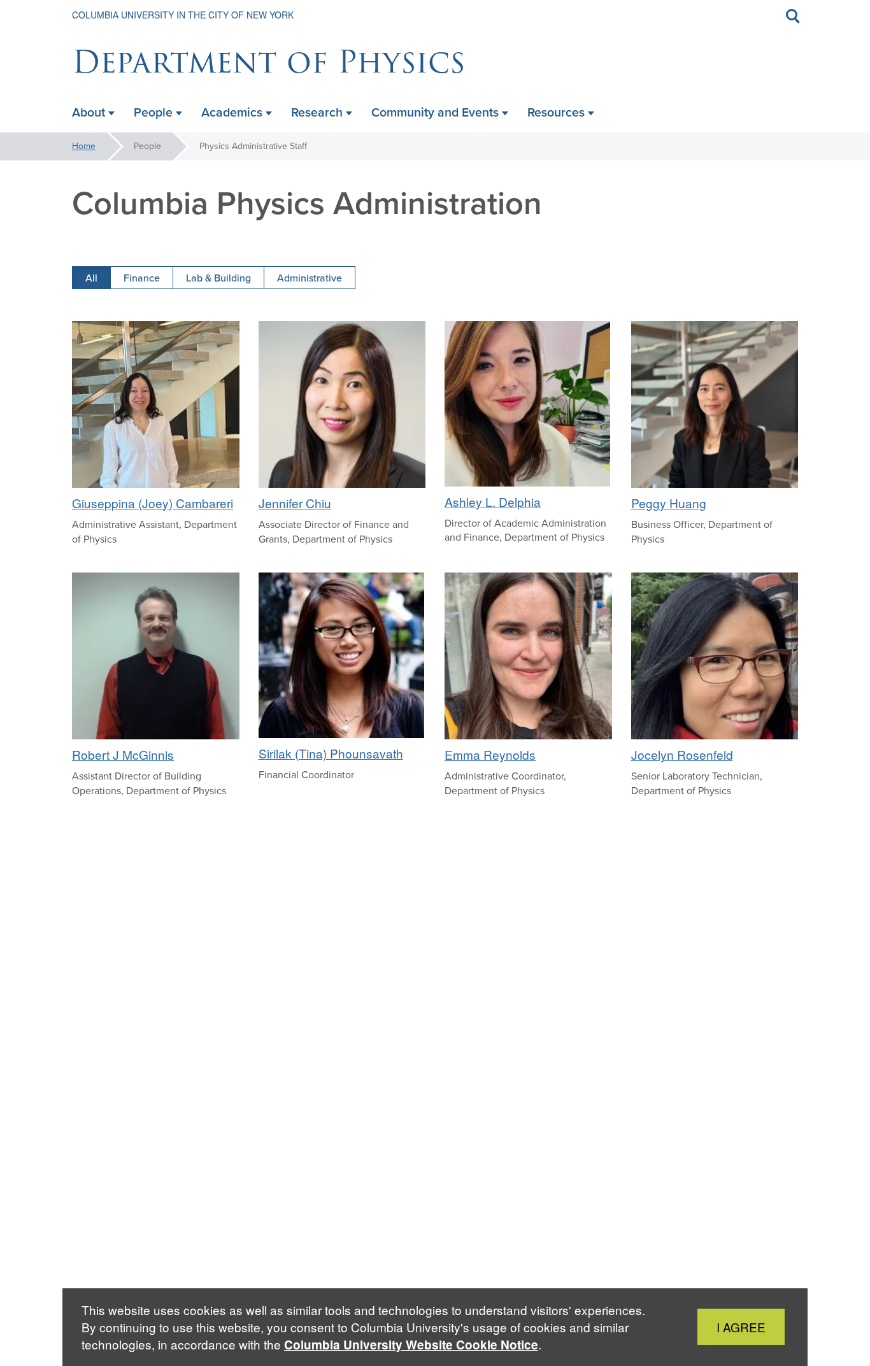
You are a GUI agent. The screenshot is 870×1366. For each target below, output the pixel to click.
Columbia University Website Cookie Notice (411, 1344)
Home (84, 146)
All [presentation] (91, 278)
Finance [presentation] (142, 278)
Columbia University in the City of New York (183, 14)
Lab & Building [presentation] (218, 278)
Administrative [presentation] (309, 278)
